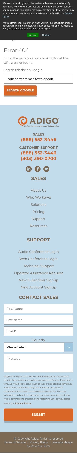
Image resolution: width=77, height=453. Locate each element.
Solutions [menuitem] (38, 205)
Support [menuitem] (38, 219)
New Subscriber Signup (38, 280)
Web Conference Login (38, 259)
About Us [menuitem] (38, 190)
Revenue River (40, 446)
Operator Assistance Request (38, 273)
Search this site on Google (23, 70)
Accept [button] (32, 34)
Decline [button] (46, 34)
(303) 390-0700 (38, 158)
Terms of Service (15, 442)
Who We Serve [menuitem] (38, 198)
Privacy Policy (39, 442)
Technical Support (38, 266)
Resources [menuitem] (38, 226)
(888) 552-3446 (38, 139)
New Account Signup (38, 287)
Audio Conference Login (38, 252)
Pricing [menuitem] (38, 212)
